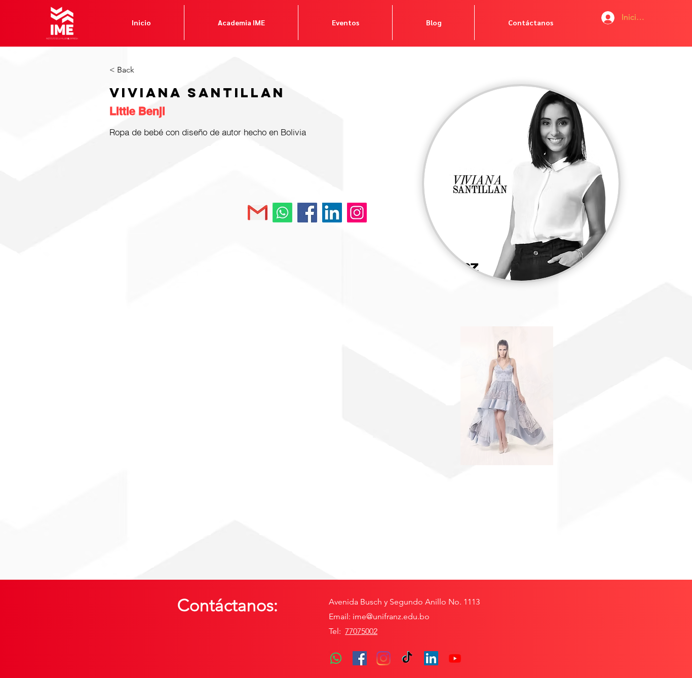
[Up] (356, 212)
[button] (507, 395)
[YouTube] (455, 658)
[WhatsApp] (336, 658)
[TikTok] (407, 658)
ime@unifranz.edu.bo (391, 616)
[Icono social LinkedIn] (431, 658)
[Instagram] (383, 658)
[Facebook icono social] (360, 658)
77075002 (361, 631)
